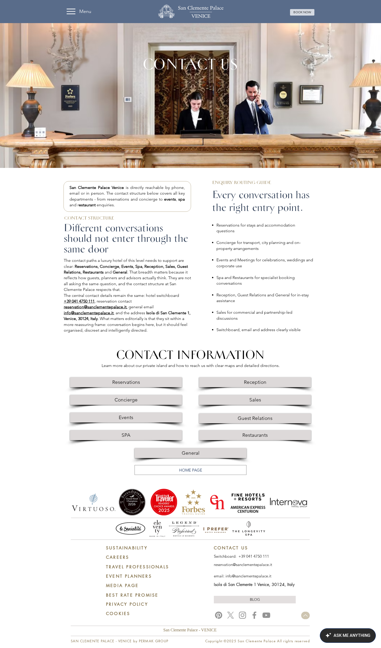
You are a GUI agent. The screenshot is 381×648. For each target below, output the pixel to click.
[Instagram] (242, 615)
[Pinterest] (218, 615)
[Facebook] (254, 615)
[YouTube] (266, 615)
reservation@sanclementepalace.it (95, 306)
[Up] (305, 615)
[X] (230, 615)
